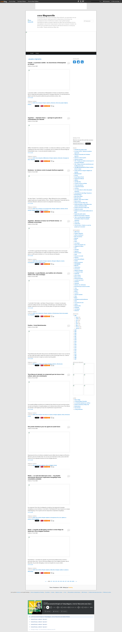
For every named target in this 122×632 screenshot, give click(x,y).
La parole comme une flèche (80, 183)
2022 (75, 335)
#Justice (62, 261)
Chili (75, 248)
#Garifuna (62, 208)
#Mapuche (58, 261)
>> (76, 581)
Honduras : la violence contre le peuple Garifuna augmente (45, 170)
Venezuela (76, 283)
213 (56, 581)
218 (68, 581)
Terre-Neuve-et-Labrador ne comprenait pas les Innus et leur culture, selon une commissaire (46, 375)
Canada (76, 260)
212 (54, 581)
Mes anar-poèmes (78, 236)
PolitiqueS (76, 307)
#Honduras (40, 208)
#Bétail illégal (30, 571)
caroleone (19, 592)
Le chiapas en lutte (78, 272)
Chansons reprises (78, 159)
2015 (75, 346)
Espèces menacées (78, 270)
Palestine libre (77, 305)
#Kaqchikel (32, 314)
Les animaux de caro (79, 302)
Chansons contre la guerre (80, 157)
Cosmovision (77, 267)
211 (51, 581)
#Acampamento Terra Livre (55, 517)
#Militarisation (46, 158)
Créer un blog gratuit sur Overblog (37, 592)
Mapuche (76, 265)
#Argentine (40, 158)
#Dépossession (38, 262)
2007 (75, 359)
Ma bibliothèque (77, 194)
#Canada (40, 102)
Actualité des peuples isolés (80, 149)
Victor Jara (76, 222)
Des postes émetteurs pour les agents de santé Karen (44, 427)
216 (63, 581)
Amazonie (76, 310)
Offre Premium (84, 592)
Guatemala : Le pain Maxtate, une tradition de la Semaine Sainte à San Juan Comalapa (45, 274)
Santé (75, 254)
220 (73, 581)
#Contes (40, 364)
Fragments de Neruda (79, 178)
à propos (65, 611)
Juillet (77, 318)
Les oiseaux (77, 243)
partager (57, 611)
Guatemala (76, 273)
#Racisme (33, 159)
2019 (75, 339)
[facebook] (78, 1)
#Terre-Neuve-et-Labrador (47, 414)
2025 (75, 330)
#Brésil (39, 517)
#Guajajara (57, 569)
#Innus (63, 414)
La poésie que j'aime (78, 280)
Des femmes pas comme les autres (82, 286)
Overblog (71, 587)
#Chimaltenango (55, 313)
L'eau (75, 288)
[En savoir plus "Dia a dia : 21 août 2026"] (78, 373)
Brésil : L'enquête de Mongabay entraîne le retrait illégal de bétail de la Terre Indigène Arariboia (45, 530)
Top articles (47, 592)
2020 (75, 338)
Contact (37, 53)
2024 (75, 331)
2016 (75, 344)
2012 (75, 351)
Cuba (75, 296)
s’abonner (48, 611)
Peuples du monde (78, 209)
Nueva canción (77, 201)
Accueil (31, 53)
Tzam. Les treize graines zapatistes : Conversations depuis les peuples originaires (82, 218)
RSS (82, 62)
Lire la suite (30, 97)
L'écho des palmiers (78, 185)
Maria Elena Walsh (78, 196)
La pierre (76, 293)
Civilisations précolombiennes (81, 299)
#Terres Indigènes (35, 519)
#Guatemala (40, 313)
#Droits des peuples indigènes (62, 102)
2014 (75, 347)
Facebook (74, 62)
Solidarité (76, 281)
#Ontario (29, 104)
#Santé (55, 465)
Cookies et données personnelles (95, 592)
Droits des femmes (78, 278)
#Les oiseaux (45, 364)
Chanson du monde (78, 256)
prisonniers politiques (79, 259)
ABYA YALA (76, 231)
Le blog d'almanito (78, 409)
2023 (75, 333)
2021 (75, 336)
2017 (75, 343)
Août (77, 317)
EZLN (75, 301)
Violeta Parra (77, 223)
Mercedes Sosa (77, 198)
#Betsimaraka (60, 364)
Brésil (75, 239)
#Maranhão (52, 569)
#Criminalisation (31, 262)
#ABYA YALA (35, 102)
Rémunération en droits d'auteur (74, 592)
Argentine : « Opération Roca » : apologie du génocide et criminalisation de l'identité (45, 118)
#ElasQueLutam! (78, 173)
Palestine (76, 257)
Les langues (77, 309)
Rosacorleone (77, 406)
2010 (75, 354)
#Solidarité (51, 465)
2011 (75, 352)
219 (70, 581)
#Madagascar (35, 364)
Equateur (76, 289)
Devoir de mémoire (78, 262)
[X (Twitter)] (81, 1)
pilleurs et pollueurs (78, 235)
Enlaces (76, 175)
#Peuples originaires (46, 102)
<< (45, 581)
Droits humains (77, 252)
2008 (75, 357)
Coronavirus (77, 268)
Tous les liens (77, 407)
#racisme (43, 262)
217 (66, 581)
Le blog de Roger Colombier (80, 401)
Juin (77, 320)
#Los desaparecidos (47, 208)
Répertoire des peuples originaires (82, 215)
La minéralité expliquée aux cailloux (82, 403)
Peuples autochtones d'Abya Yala (81, 207)
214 (58, 581)
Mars (77, 325)
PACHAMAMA (77, 264)
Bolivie (75, 291)
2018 (75, 341)
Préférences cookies (107, 592)
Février (77, 326)
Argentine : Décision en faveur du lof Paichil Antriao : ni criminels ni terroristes (44, 221)
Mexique (76, 238)
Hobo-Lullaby (77, 399)
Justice (76, 304)
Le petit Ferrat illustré (79, 186)
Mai (76, 322)
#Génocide (60, 158)
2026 (75, 315)
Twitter (78, 62)
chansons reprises (78, 294)
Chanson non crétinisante (80, 284)
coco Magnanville (46, 15)
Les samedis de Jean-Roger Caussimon (83, 193)
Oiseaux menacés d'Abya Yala (80, 202)
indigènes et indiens (78, 246)
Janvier (77, 328)
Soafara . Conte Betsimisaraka (37, 325)
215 (61, 581)
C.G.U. (65, 592)
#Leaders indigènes (36, 210)
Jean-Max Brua (77, 181)
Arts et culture (77, 275)
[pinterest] (83, 1)
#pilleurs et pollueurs (44, 210)
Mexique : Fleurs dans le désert (81, 199)
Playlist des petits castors (80, 214)
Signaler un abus (59, 592)
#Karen (47, 465)
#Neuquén (54, 261)
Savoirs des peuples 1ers (79, 244)
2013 (75, 349)
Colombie (76, 249)
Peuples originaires (78, 233)
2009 (75, 355)
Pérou (75, 241)
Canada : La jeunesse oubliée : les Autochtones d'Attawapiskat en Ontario (47, 63)
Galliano (76, 180)
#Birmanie (35, 465)
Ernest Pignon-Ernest (79, 177)
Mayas (75, 297)
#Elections (53, 102)
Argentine (76, 251)
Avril (77, 323)
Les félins (76, 188)
